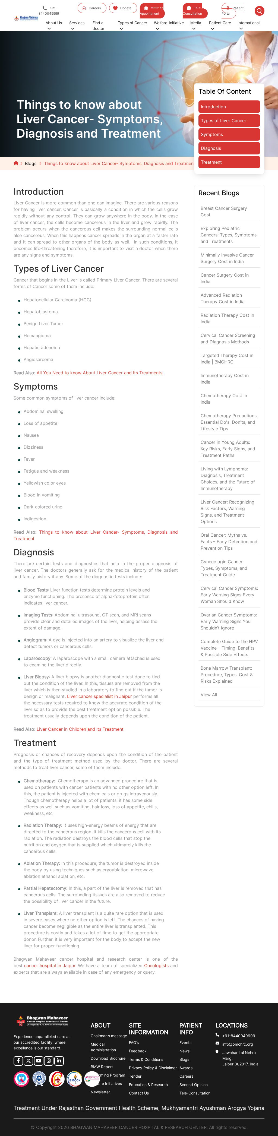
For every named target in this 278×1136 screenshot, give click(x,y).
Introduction (213, 106)
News (184, 1051)
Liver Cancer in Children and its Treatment (80, 729)
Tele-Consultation (192, 10)
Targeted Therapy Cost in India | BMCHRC (227, 359)
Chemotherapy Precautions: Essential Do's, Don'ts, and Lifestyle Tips (229, 422)
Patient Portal (233, 10)
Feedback (138, 1051)
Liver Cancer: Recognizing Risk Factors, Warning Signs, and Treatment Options (227, 511)
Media (195, 22)
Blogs (30, 163)
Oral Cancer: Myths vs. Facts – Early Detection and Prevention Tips (229, 541)
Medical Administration (103, 1047)
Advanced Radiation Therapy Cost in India (223, 298)
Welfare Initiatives (106, 1083)
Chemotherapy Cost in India (224, 399)
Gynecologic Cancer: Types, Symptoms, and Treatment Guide (224, 568)
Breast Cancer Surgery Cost (224, 211)
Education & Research (148, 1084)
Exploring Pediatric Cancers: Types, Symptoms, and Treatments (229, 235)
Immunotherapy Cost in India (225, 379)
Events (185, 1042)
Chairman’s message (109, 1035)
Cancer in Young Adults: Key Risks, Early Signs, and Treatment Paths (228, 448)
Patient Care (220, 22)
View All (209, 694)
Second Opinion (193, 1084)
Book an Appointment (151, 10)
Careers (95, 8)
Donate (125, 8)
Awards (185, 1067)
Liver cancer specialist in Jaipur (99, 696)
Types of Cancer (132, 22)
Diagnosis (211, 148)
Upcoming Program (108, 1075)
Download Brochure (108, 1058)
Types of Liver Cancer (223, 120)
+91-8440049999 (49, 10)
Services (76, 22)
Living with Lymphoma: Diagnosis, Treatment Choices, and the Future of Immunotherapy (228, 478)
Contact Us (139, 1093)
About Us (54, 22)
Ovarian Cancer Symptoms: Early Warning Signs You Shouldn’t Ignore (229, 621)
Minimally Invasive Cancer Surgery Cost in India (227, 258)
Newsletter (100, 1092)
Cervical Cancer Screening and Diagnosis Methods (228, 338)
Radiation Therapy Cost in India (227, 318)
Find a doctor (98, 25)
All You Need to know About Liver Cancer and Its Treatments (99, 372)
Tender (135, 1076)
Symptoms (212, 134)
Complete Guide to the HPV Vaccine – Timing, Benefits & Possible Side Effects (229, 648)
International (249, 22)
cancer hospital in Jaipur (49, 965)
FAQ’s (134, 1042)
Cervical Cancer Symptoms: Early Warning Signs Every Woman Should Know (229, 595)
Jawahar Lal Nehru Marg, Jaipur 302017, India (240, 1058)
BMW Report (102, 1066)
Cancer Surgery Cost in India (225, 278)
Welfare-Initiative (169, 22)
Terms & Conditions (146, 1059)
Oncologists (156, 965)
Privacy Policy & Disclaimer (153, 1067)
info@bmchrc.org (237, 1044)
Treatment (211, 162)
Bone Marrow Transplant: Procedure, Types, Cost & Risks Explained (227, 674)
